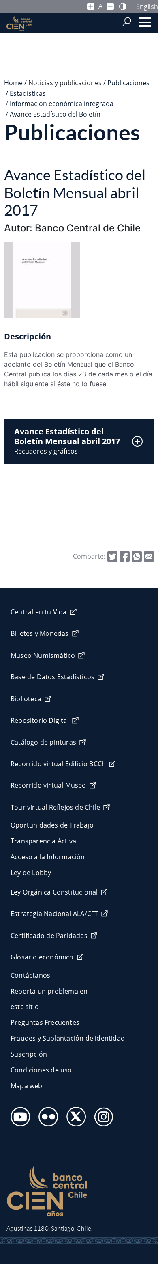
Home (13, 82)
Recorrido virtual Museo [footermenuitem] (48, 785)
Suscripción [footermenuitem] (29, 1054)
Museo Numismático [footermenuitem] (43, 655)
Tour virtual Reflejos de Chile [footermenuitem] (55, 807)
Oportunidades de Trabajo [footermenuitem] (52, 825)
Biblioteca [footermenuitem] (26, 698)
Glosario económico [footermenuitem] (42, 957)
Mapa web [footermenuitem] (27, 1085)
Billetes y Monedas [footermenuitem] (40, 633)
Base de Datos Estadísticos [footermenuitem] (52, 676)
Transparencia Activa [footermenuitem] (43, 840)
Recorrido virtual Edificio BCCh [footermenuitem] (58, 763)
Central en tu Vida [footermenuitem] (39, 611)
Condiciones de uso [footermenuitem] (41, 1069)
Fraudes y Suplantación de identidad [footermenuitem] (68, 1038)
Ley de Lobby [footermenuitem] (31, 872)
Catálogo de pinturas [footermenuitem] (43, 742)
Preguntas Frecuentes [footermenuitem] (45, 1022)
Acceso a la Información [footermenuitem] (48, 856)
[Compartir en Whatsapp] (137, 556)
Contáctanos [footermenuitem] (30, 975)
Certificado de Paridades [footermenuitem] (49, 935)
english (147, 6)
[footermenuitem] (18, 1114)
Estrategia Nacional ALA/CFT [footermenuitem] (54, 913)
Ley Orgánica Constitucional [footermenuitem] (54, 892)
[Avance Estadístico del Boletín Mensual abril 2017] (149, 556)
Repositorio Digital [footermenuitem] (40, 720)
